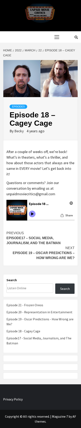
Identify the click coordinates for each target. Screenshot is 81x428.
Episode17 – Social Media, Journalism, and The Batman (33, 238)
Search (11, 280)
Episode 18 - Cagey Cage (23, 331)
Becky (19, 131)
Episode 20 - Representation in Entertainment (39, 312)
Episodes (18, 106)
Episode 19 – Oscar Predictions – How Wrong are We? (44, 253)
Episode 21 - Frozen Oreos (24, 305)
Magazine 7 (60, 416)
